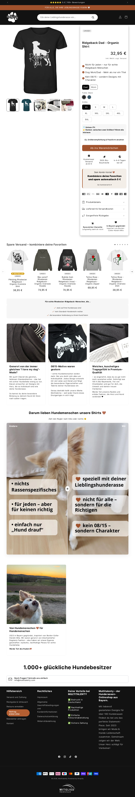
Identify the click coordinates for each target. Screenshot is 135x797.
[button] (126, 17)
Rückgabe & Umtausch (17, 702)
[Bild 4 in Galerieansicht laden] (54, 105)
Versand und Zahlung (16, 697)
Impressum (42, 697)
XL (86, 113)
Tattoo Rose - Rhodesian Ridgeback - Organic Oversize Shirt (117, 281)
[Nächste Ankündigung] (127, 2)
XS (86, 107)
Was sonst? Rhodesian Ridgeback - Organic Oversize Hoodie (42, 281)
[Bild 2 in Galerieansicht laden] (26, 105)
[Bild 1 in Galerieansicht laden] (13, 105)
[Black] (84, 97)
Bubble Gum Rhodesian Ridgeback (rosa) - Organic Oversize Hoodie (67, 281)
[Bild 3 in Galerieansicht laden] (40, 105)
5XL (87, 119)
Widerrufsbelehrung (46, 721)
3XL (108, 113)
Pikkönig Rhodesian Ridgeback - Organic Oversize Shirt (18, 283)
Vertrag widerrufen (14, 713)
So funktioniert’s (104, 185)
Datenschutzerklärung (47, 716)
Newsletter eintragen (16, 719)
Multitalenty (62, 778)
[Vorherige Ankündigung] (7, 2)
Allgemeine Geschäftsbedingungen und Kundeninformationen (48, 707)
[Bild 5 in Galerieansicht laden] (67, 105)
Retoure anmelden (15, 706)
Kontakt (10, 723)
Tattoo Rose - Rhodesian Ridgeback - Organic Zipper (92, 280)
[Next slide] (132, 272)
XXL (97, 113)
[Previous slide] (3, 272)
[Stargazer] (89, 97)
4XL (119, 113)
